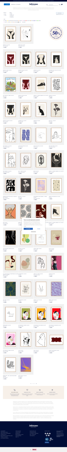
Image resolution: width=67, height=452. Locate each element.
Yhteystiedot (18, 432)
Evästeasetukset (33, 231)
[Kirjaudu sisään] (59, 4)
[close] (43, 218)
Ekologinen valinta (19, 434)
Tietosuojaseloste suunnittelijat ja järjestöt (60, 436)
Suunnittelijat (13, 4)
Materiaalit (18, 433)
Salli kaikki (28, 228)
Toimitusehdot (18, 435)
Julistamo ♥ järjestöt (34, 433)
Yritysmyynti (32, 435)
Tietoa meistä (18, 4)
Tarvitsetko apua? (4, 432)
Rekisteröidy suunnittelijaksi (7, 435)
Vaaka (5, 15)
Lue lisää (25, 226)
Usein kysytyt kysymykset (6, 433)
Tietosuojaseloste (60, 434)
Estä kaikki (38, 228)
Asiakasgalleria (33, 432)
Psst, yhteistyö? (33, 434)
